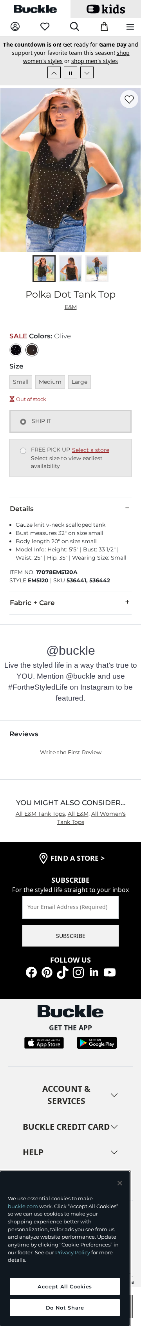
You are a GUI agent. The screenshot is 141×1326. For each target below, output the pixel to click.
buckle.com (23, 1206)
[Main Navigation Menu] (130, 27)
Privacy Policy (72, 1252)
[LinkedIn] (94, 972)
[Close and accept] (119, 1183)
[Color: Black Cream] (15, 349)
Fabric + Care (32, 603)
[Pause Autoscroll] (70, 72)
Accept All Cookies (65, 1286)
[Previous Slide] (54, 72)
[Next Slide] (87, 72)
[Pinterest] (47, 972)
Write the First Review (70, 752)
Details (22, 509)
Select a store (90, 449)
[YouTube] (110, 972)
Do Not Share (65, 1307)
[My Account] (15, 27)
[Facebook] (31, 972)
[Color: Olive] (31, 349)
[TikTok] (62, 972)
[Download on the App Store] (44, 1042)
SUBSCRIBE (70, 935)
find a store (78, 858)
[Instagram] (78, 972)
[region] (65, 1248)
